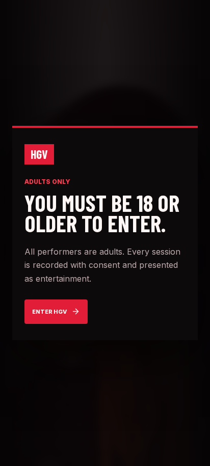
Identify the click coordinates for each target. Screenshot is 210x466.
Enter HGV (49, 311)
